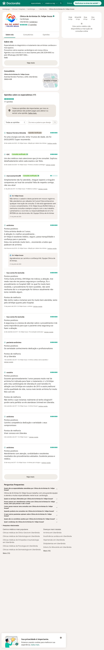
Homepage (6, 9)
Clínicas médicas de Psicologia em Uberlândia (20, 546)
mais (6, 57)
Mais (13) (6, 553)
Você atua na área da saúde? (86, 3)
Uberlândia (43, 9)
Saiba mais (35, 645)
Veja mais (31, 477)
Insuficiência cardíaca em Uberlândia (57, 536)
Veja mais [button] (31, 63)
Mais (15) (46, 551)
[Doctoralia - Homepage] (15, 3)
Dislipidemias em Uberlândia (54, 543)
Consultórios (28, 35)
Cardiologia (24, 19)
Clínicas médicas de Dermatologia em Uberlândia (22, 549)
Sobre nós (10, 35)
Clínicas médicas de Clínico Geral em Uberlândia (21, 532)
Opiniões (46, 35)
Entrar (69, 3)
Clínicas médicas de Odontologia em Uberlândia (21, 536)
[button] (31, 489)
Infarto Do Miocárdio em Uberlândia (57, 547)
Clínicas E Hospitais (18, 9)
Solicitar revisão (52, 143)
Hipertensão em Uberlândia (54, 540)
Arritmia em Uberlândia (52, 532)
